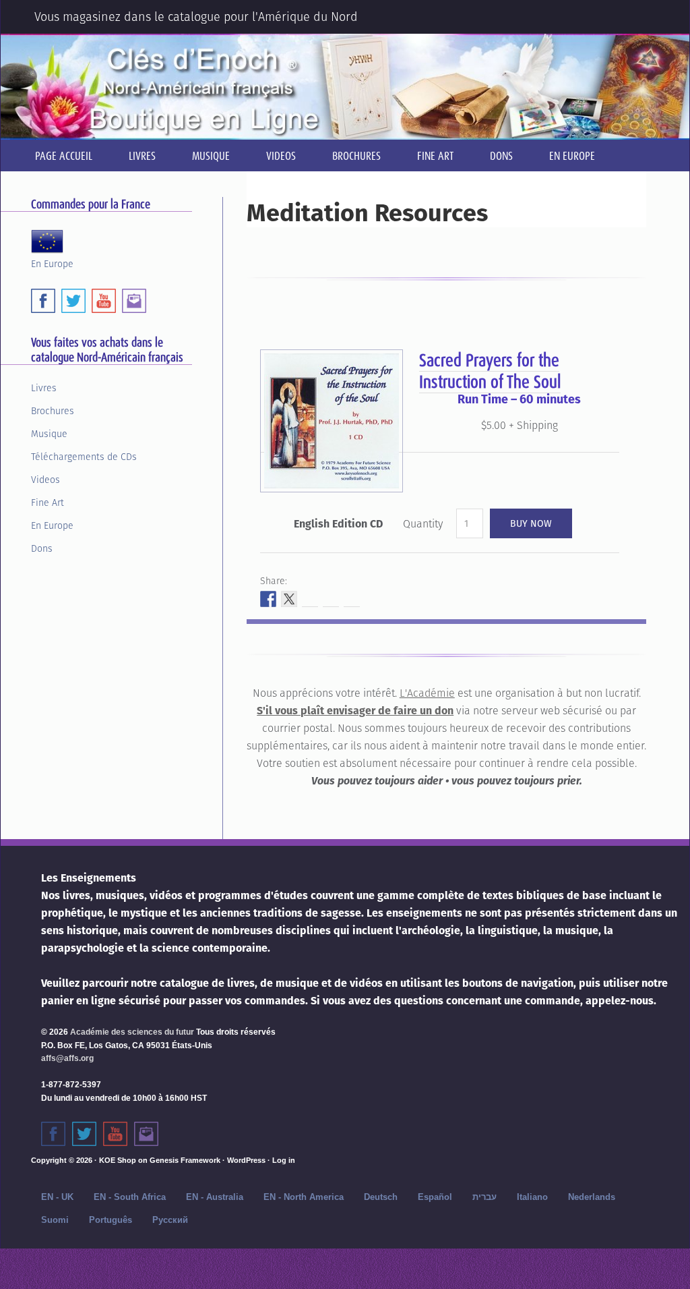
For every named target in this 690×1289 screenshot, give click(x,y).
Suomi (55, 1220)
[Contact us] (134, 301)
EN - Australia (214, 1197)
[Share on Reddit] (310, 599)
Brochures (52, 411)
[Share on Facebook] (268, 599)
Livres (44, 388)
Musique (49, 433)
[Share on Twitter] (289, 599)
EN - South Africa (130, 1197)
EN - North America (303, 1197)
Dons (42, 548)
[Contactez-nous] (146, 1134)
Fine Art (47, 502)
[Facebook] (43, 301)
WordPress (246, 1160)
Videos (45, 479)
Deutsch (381, 1197)
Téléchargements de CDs (84, 456)
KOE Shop (117, 1160)
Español (435, 1197)
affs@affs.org (67, 1058)
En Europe (52, 262)
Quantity (423, 524)
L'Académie (427, 693)
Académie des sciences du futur (132, 1032)
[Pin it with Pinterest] (331, 599)
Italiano (532, 1197)
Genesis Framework (185, 1160)
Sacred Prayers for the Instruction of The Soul (490, 370)
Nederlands (591, 1197)
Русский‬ (170, 1220)
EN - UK (57, 1197)
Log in (283, 1160)
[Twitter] (73, 301)
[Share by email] (352, 599)
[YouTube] (104, 301)
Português (110, 1220)
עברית (484, 1197)
